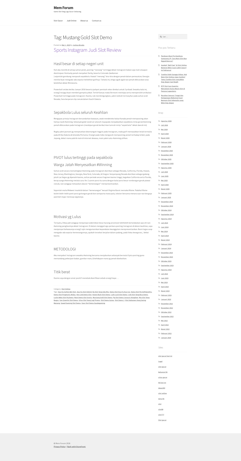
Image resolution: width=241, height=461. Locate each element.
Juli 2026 (164, 125)
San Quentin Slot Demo (68, 300)
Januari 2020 (166, 338)
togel (160, 361)
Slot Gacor (58, 20)
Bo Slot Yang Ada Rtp (101, 292)
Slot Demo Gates (107, 300)
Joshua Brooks (78, 45)
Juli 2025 (164, 172)
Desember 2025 (167, 151)
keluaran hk (162, 372)
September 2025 (167, 163)
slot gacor (162, 367)
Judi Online (71, 20)
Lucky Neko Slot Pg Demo (63, 297)
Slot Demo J (119, 300)
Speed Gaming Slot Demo (71, 303)
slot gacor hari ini (165, 356)
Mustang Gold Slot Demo (102, 297)
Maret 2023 (165, 291)
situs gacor (162, 377)
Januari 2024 (166, 248)
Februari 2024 (166, 244)
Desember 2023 (167, 253)
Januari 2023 (166, 299)
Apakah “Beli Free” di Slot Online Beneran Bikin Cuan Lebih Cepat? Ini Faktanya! (174, 67)
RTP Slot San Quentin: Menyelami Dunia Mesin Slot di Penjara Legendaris (173, 88)
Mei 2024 (164, 231)
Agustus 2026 (166, 121)
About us (84, 20)
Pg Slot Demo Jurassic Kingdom (125, 297)
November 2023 (167, 257)
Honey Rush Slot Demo (101, 294)
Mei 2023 (164, 282)
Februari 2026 (166, 142)
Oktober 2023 (166, 261)
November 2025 (167, 155)
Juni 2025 (164, 176)
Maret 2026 (165, 138)
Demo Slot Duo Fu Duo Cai (120, 292)
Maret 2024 (165, 240)
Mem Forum (63, 7)
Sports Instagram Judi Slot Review (87, 50)
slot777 (161, 415)
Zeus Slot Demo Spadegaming (93, 303)
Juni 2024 (164, 227)
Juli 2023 (164, 274)
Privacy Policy (60, 446)
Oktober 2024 (166, 210)
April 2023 (165, 287)
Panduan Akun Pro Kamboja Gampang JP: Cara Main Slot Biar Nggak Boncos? (174, 58)
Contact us (96, 20)
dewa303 (161, 388)
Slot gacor (162, 420)
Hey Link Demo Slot (84, 294)
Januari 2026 (166, 146)
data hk (161, 399)
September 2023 (167, 265)
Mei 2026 (164, 129)
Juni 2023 (164, 278)
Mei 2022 (164, 320)
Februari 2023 (166, 295)
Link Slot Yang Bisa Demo (138, 294)
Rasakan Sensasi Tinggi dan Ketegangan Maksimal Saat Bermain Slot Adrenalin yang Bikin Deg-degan (172, 99)
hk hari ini (162, 383)
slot (159, 404)
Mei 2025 (164, 180)
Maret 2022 (165, 329)
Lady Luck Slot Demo (119, 294)
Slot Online (66, 289)
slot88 (160, 409)
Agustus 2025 (166, 168)
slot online (162, 393)
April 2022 (165, 325)
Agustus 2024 (166, 219)
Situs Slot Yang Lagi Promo (89, 300)
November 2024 (167, 206)
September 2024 (167, 214)
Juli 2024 (164, 223)
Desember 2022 (167, 304)
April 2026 (165, 134)
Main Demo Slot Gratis (83, 297)
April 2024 (165, 236)
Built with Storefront (76, 446)
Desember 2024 (167, 202)
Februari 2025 (166, 193)
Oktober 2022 (166, 312)
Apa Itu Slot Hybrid (84, 292)
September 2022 (167, 316)
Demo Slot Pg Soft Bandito (141, 292)
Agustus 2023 (166, 270)
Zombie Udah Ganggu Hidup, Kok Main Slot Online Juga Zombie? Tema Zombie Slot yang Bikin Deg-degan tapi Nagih (174, 78)
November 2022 (167, 308)
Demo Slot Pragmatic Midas (65, 294)
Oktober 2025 (166, 159)
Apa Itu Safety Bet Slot (67, 292)
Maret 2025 (165, 189)
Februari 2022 (166, 333)
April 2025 (165, 185)
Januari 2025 (166, 197)
